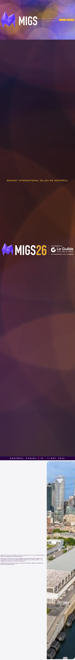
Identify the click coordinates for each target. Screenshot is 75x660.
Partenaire (56, 18)
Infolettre (63, 19)
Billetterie (70, 19)
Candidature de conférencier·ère (52, 21)
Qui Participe (49, 18)
